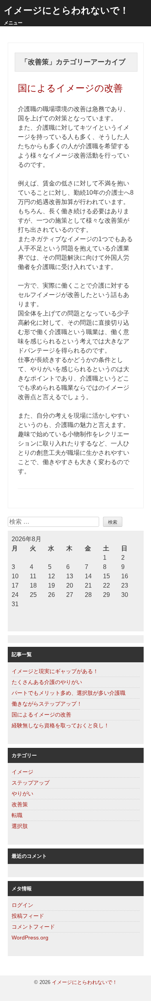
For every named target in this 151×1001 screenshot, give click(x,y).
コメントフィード (33, 927)
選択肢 (20, 826)
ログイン (22, 905)
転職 (17, 815)
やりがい (22, 793)
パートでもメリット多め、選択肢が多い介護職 (68, 693)
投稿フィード (28, 916)
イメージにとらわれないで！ (66, 10)
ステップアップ (31, 783)
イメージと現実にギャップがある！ (55, 671)
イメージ (22, 772)
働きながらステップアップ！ (47, 704)
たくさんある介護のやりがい (47, 682)
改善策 (20, 804)
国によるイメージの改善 (70, 88)
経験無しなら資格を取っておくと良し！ (60, 725)
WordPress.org (30, 937)
